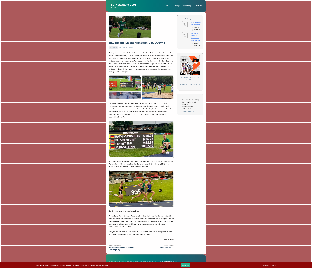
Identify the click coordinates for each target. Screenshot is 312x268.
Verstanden (185, 265)
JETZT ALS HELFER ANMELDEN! (190, 84)
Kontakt (198, 6)
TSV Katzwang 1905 (122, 4)
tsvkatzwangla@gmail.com (169, 261)
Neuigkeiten (113, 47)
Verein (168, 6)
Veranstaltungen (187, 6)
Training (176, 6)
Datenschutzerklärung (269, 265)
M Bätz (131, 47)
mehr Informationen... (188, 111)
